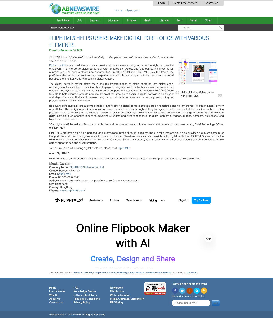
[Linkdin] (189, 290)
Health (147, 20)
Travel (193, 20)
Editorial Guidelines (85, 295)
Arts (79, 20)
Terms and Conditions (86, 299)
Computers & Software (104, 272)
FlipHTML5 (124, 148)
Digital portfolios (58, 65)
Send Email (64, 173)
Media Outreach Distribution (127, 299)
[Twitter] (182, 290)
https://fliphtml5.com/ (72, 190)
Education (113, 20)
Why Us (53, 295)
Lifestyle (164, 20)
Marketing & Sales (126, 272)
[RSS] (204, 290)
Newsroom (132, 10)
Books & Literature (83, 272)
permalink (191, 272)
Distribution (117, 291)
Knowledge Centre (84, 291)
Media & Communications (149, 272)
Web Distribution (120, 295)
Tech (179, 20)
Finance (131, 20)
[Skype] (197, 290)
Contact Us (211, 3)
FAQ (76, 287)
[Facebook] (175, 290)
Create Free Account (184, 3)
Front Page (63, 20)
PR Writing (116, 302)
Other (208, 20)
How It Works (57, 291)
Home (118, 10)
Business (95, 20)
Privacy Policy (81, 302)
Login (161, 3)
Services (167, 272)
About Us (54, 299)
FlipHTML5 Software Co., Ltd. (87, 167)
